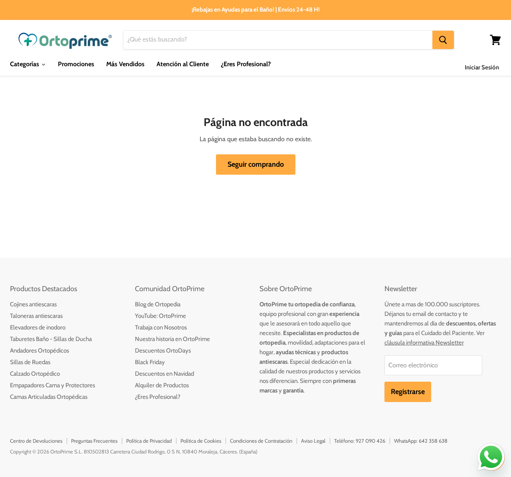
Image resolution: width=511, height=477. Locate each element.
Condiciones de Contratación (261, 441)
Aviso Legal (313, 441)
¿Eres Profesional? (157, 396)
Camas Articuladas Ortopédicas (48, 396)
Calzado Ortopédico (35, 373)
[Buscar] (443, 40)
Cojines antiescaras (33, 304)
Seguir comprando (256, 164)
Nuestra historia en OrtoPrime (172, 339)
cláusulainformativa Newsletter (424, 342)
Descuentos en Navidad (164, 373)
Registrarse (408, 391)
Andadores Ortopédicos (39, 350)
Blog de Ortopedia (157, 304)
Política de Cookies (200, 441)
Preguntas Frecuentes (94, 441)
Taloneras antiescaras (36, 315)
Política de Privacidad (149, 441)
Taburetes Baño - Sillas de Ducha (51, 339)
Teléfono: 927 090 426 (359, 441)
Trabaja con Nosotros (161, 327)
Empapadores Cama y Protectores (52, 385)
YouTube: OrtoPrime (160, 315)
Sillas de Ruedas (30, 362)
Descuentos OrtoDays (163, 350)
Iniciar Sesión (482, 67)
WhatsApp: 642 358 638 (421, 441)
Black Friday (150, 362)
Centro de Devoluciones (36, 441)
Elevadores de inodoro (37, 327)
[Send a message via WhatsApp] (491, 457)
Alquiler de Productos (162, 385)
